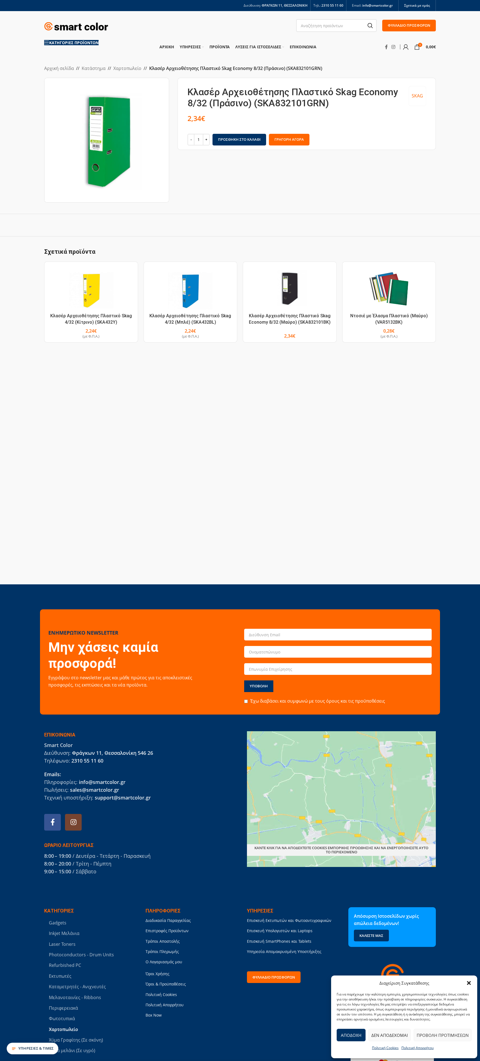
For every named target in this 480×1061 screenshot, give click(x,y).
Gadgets (57, 923)
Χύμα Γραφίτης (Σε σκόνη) (76, 1040)
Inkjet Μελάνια (64, 933)
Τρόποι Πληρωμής (162, 951)
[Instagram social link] (393, 47)
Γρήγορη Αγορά (289, 139)
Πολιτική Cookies (385, 1047)
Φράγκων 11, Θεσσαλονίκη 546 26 (112, 753)
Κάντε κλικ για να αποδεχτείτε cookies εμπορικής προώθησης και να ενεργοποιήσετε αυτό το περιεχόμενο (341, 850)
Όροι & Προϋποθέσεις (166, 984)
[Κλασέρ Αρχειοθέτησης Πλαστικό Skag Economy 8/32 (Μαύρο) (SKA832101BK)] (289, 288)
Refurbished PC (65, 965)
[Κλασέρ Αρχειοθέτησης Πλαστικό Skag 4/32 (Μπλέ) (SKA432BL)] (190, 288)
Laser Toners (62, 944)
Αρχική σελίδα (59, 68)
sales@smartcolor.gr (94, 789)
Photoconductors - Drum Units (81, 955)
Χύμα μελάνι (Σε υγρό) (72, 1050)
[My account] (405, 46)
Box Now (154, 1015)
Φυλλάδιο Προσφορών (409, 25)
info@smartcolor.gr (377, 5)
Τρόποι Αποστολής (163, 941)
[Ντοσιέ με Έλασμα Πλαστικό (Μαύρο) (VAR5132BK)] (389, 288)
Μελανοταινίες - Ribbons (75, 997)
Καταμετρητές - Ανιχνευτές (77, 987)
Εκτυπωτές (60, 976)
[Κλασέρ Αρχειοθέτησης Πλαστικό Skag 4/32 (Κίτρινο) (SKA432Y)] (91, 288)
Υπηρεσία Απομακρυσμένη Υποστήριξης (284, 951)
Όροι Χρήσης (157, 973)
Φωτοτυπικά (62, 1018)
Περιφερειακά (63, 1008)
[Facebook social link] (386, 47)
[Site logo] (76, 25)
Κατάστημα (94, 68)
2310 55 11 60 (332, 5)
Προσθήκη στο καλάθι (239, 139)
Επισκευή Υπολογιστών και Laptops (279, 930)
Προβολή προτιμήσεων (443, 1035)
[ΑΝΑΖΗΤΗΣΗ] (370, 25)
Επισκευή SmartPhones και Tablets (279, 941)
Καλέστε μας (371, 935)
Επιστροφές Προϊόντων (167, 930)
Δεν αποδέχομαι (389, 1035)
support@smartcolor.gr (123, 797)
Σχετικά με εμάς (417, 5)
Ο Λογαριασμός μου (164, 961)
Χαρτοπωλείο (127, 68)
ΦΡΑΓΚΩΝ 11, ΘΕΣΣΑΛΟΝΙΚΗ (285, 5)
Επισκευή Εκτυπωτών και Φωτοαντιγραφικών (289, 920)
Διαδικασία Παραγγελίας (168, 920)
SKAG (417, 96)
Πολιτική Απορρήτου (417, 1047)
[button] (469, 983)
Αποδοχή (351, 1035)
